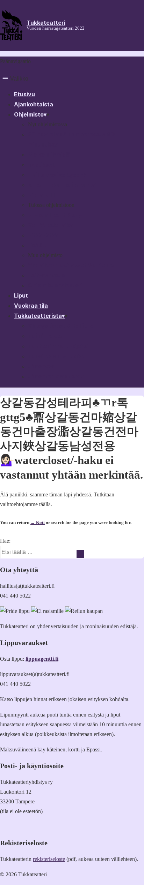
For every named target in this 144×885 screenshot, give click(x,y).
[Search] (80, 554)
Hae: (5, 541)
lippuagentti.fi (42, 659)
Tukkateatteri (46, 22)
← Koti (37, 522)
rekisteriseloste (49, 859)
